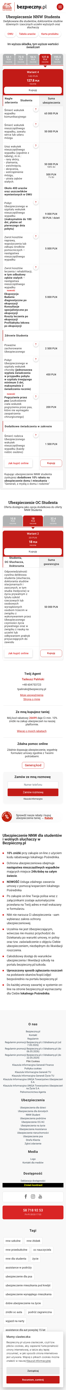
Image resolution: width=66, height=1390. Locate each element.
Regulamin (33, 1038)
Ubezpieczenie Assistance (33, 1129)
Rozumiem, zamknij (33, 1379)
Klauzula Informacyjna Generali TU (33, 1072)
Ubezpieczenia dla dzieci (33, 1107)
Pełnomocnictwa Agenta (33, 1092)
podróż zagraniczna (40, 1312)
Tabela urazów (27, 33)
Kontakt (33, 1035)
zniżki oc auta (14, 1312)
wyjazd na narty (15, 1321)
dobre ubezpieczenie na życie (23, 1303)
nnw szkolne (13, 1240)
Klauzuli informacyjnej (38, 1360)
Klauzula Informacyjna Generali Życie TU (33, 1075)
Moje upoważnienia (31, 695)
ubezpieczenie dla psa (19, 1276)
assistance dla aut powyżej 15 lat (25, 1330)
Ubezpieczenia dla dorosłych (33, 1111)
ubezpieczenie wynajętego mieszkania (29, 1294)
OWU (10, 33)
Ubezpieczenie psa (33, 1136)
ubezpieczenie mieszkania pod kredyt (28, 1285)
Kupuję (33, 90)
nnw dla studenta (16, 1258)
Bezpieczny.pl (33, 1031)
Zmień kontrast (33, 1185)
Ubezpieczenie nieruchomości (33, 1133)
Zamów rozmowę (33, 792)
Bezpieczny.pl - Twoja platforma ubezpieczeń (25, 6)
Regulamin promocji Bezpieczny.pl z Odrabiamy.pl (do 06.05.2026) (33, 1050)
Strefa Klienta (33, 1140)
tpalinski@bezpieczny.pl (31, 689)
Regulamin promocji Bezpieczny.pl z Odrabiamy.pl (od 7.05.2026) (33, 1044)
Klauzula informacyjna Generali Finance (33, 1065)
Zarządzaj (33, 1370)
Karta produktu (49, 33)
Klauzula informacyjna (33, 799)
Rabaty (49, 818)
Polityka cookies (32, 1068)
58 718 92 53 (33, 1210)
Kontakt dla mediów (33, 1162)
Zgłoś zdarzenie (33, 1143)
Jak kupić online (18, 463)
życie (35, 1258)
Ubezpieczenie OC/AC (33, 1122)
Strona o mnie (31, 699)
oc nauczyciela (42, 1249)
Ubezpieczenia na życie (33, 1125)
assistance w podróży (19, 1267)
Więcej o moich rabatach (32, 731)
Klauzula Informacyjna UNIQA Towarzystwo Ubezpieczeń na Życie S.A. (33, 1087)
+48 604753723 (31, 684)
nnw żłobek (33, 1240)
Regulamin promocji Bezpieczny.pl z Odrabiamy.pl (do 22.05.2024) (33, 1056)
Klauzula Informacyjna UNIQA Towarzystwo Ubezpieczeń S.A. (33, 1081)
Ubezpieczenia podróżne (33, 1118)
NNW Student (33, 1115)
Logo (33, 1159)
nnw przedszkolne (16, 1249)
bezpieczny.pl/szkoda (31, 964)
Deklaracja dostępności (33, 1181)
